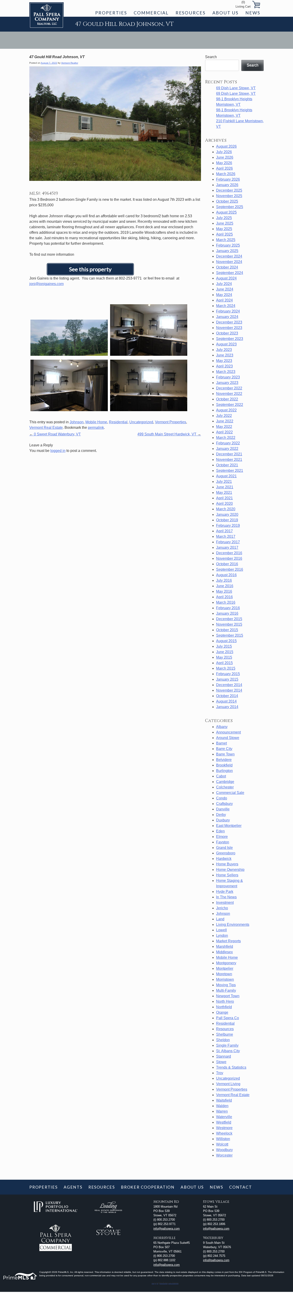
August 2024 (226, 278)
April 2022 (224, 432)
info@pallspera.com (166, 1228)
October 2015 (227, 630)
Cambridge (225, 782)
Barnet (221, 743)
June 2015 (224, 652)
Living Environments (232, 924)
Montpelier (224, 968)
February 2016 (228, 608)
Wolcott (222, 1144)
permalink (96, 427)
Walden (222, 1106)
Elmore (222, 837)
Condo (221, 798)
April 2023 (224, 366)
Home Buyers (227, 864)
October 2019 (227, 520)
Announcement (228, 732)
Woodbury (224, 1150)
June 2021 (224, 487)
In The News (226, 897)
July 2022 (224, 416)
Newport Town (227, 996)
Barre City (224, 749)
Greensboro (225, 853)
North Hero (225, 1001)
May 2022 (224, 427)
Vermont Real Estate (46, 427)
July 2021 (224, 482)
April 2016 (224, 597)
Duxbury (223, 820)
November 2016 (229, 558)
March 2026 (225, 174)
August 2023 (226, 344)
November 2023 (229, 328)
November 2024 (229, 262)
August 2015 (226, 641)
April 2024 (224, 300)
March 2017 (225, 536)
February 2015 (228, 674)
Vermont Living (228, 1084)
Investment (225, 903)
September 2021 (229, 471)
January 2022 (227, 449)
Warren (222, 1111)
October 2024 (227, 267)
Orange (222, 1012)
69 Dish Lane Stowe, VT (236, 88)
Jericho (222, 908)
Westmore (224, 1128)
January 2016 (227, 613)
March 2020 (225, 509)
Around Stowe (227, 738)
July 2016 (224, 580)
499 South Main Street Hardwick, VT (169, 434)
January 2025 (227, 251)
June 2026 (224, 157)
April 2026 (224, 168)
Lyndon (222, 935)
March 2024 (225, 306)
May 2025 (224, 229)
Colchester (225, 787)
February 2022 (228, 443)
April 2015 (224, 663)
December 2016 (229, 553)
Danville (223, 809)
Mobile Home (96, 422)
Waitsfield (224, 1100)
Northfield (224, 1007)
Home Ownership (230, 870)
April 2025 (224, 234)
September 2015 (229, 635)
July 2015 (224, 646)
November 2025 (229, 196)
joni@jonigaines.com (46, 284)
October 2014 (227, 696)
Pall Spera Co (227, 1018)
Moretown (224, 974)
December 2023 (229, 322)
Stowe (221, 1062)
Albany (222, 727)
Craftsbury (224, 804)
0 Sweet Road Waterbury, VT (55, 434)
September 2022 (229, 405)
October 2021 (227, 465)
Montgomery (226, 963)
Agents (73, 1187)
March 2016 (225, 602)
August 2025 (226, 212)
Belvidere (224, 760)
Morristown (225, 979)
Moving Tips (226, 985)
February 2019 (228, 525)
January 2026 (227, 185)
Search (211, 57)
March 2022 (225, 438)
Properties (111, 12)
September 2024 (229, 273)
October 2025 (227, 201)
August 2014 (226, 701)
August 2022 (226, 410)
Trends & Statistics (231, 1067)
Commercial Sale (230, 793)
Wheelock (224, 1133)
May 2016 (224, 591)
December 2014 (229, 685)
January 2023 (227, 383)
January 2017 (227, 547)
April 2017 (224, 531)
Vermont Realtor (69, 63)
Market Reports (228, 941)
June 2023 (224, 355)
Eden (220, 831)
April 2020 (224, 503)
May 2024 (224, 295)
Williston (223, 1139)
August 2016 (226, 575)
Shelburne (224, 1034)
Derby (221, 815)
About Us (225, 12)
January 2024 (227, 317)
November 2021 (229, 460)
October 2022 (227, 399)
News (252, 12)
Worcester (224, 1155)
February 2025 (228, 245)
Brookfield (224, 765)
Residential (118, 422)
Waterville (224, 1117)
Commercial (151, 12)
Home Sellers (227, 875)
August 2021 (226, 476)
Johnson (77, 422)
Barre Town (225, 754)
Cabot (221, 776)
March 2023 (225, 372)
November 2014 (229, 690)
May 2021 (224, 492)
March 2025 (225, 240)
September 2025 (229, 207)
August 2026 (226, 146)
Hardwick (223, 859)
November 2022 (229, 394)
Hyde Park (224, 892)
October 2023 (227, 333)
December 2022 (229, 388)
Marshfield (224, 946)
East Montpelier (228, 826)
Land (220, 919)
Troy (219, 1073)
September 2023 (229, 339)
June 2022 (224, 421)
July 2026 (224, 152)
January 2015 (227, 679)
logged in (57, 451)
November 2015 (229, 624)
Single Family (227, 1045)
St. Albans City (228, 1051)
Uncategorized (141, 422)
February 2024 (228, 311)
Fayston (222, 842)
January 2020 (227, 514)
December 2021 (229, 454)
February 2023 (228, 377)
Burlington (224, 771)
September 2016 (229, 569)
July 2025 (224, 218)
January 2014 (227, 707)
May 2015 (224, 657)
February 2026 (228, 179)
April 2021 (224, 498)
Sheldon (223, 1040)
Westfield (223, 1122)
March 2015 (225, 668)
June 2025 (224, 223)
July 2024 (224, 284)
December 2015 (229, 619)
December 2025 (229, 190)
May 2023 (224, 361)
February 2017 (228, 542)
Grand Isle (224, 848)
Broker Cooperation (148, 1187)
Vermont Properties (170, 422)
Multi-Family (226, 990)
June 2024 (224, 289)
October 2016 (227, 564)
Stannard (223, 1056)
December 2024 (229, 256)
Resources (191, 12)
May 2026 (224, 163)
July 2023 (224, 350)
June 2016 (224, 586)
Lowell (221, 930)
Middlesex (224, 952)
